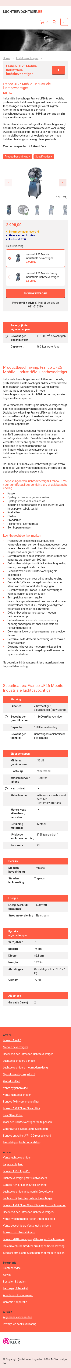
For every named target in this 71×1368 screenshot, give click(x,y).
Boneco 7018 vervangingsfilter (21, 1101)
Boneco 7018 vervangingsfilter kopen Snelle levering (34, 1239)
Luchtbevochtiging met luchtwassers (25, 1177)
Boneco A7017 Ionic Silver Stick (21, 1108)
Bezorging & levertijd (15, 1288)
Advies (7, 1274)
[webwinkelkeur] (11, 1341)
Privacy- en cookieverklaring (19, 1323)
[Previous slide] (8, 182)
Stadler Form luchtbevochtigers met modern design (34, 1252)
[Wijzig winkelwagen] (44, 22)
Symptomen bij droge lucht (19, 1074)
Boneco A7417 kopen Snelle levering (25, 1184)
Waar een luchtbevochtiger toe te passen (27, 1122)
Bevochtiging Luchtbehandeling (22, 1142)
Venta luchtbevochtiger (17, 1094)
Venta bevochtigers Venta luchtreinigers (27, 1225)
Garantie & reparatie (15, 1302)
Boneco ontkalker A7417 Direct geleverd (27, 1135)
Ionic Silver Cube (13, 1115)
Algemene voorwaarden (17, 1317)
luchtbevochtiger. (22, 12)
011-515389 (35, 306)
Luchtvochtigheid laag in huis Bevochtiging (28, 1198)
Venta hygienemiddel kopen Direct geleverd (29, 1218)
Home (6, 58)
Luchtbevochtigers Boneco (19, 1060)
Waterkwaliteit (11, 1081)
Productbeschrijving (16, 156)
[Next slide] (62, 182)
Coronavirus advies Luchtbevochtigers (25, 1128)
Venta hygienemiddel (15, 1087)
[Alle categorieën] (64, 22)
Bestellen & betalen (14, 1281)
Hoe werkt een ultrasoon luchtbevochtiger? (28, 1212)
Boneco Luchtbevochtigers (19, 1232)
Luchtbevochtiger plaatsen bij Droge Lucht (28, 1191)
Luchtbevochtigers (27, 58)
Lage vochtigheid (13, 1164)
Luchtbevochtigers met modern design (26, 1067)
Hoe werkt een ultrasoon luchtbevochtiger (28, 1053)
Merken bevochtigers (15, 1047)
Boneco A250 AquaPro (16, 1171)
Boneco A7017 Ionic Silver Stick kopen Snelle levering (34, 1205)
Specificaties (43, 156)
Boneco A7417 (12, 1040)
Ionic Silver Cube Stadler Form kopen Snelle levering (34, 1246)
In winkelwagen (35, 293)
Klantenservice (12, 1267)
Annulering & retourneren (18, 1295)
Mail (40, 302)
